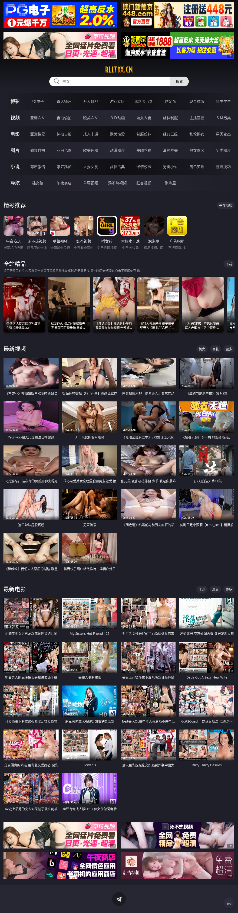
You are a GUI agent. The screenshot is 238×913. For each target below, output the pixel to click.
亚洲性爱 (37, 134)
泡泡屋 (170, 183)
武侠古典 (117, 166)
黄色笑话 (196, 166)
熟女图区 (196, 150)
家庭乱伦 (64, 166)
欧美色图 (90, 150)
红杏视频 (143, 183)
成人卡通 (90, 134)
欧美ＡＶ (90, 117)
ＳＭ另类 (223, 117)
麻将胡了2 (143, 101)
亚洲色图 (64, 150)
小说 (15, 166)
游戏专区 (117, 101)
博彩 (15, 101)
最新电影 (14, 589)
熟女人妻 (143, 117)
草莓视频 (90, 183)
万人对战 (90, 101)
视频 (15, 118)
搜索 (179, 81)
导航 (15, 183)
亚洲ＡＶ (37, 117)
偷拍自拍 (64, 134)
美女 (202, 349)
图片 (15, 150)
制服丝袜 (143, 134)
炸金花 (170, 101)
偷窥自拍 (37, 150)
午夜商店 (64, 183)
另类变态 (223, 134)
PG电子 (37, 101)
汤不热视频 (117, 183)
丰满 (202, 589)
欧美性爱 (117, 134)
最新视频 (14, 349)
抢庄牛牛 (223, 101)
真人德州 (64, 101)
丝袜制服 (170, 117)
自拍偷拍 (64, 117)
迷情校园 (143, 166)
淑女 (215, 589)
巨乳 (215, 349)
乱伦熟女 (196, 134)
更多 (229, 349)
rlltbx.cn (119, 69)
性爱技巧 (223, 166)
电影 (15, 134)
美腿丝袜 (143, 150)
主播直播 (196, 117)
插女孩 (37, 183)
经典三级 (170, 134)
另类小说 (170, 166)
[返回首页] (229, 902)
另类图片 (223, 150)
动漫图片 (117, 150)
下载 (229, 264)
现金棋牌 (196, 101)
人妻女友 (90, 166)
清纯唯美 (170, 150)
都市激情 (37, 166)
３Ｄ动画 (117, 117)
